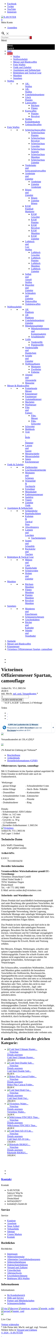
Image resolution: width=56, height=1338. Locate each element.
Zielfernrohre (31, 467)
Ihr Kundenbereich (16, 1295)
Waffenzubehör (20, 59)
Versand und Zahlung (17, 1267)
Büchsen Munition (29, 585)
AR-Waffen (28, 90)
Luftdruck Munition (35, 264)
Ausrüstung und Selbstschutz (26, 70)
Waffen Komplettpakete (32, 120)
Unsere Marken (14, 1234)
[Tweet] (7, 715)
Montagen (36, 366)
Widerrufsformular (15, 1256)
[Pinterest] (7, 718)
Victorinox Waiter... (16, 1112)
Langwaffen (31, 102)
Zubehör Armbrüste (36, 185)
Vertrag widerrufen (10, 1324)
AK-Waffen (28, 85)
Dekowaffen (31, 301)
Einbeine (35, 372)
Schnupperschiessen (34, 617)
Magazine (29, 383)
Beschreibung (13, 755)
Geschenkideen (32, 619)
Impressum (12, 1254)
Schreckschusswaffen (35, 130)
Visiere (28, 500)
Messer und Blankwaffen (25, 62)
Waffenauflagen (32, 364)
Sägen (28, 459)
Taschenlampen (38, 538)
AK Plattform (29, 310)
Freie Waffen (19, 64)
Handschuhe (31, 568)
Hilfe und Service (15, 1298)
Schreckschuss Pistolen (38, 134)
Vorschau (12, 1052)
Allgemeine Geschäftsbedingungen (23, 1259)
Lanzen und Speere (28, 448)
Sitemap (11, 1231)
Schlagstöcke (31, 510)
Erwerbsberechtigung (17, 1275)
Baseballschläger (33, 513)
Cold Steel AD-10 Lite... (18, 1139)
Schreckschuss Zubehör (38, 161)
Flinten (34, 108)
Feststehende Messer (31, 389)
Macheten (29, 402)
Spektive (29, 497)
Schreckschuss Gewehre (38, 145)
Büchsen (35, 105)
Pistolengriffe (37, 345)
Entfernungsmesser (34, 494)
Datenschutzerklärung (17, 1264)
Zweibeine (36, 369)
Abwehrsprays (32, 527)
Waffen (16, 56)
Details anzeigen (15, 1054)
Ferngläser (30, 489)
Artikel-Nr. (6, 830)
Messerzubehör (32, 456)
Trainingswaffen (32, 304)
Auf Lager (6, 833)
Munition (17, 75)
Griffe (28, 339)
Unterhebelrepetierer (34, 94)
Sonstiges (17, 78)
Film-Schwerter (36, 422)
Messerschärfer (32, 453)
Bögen (34, 198)
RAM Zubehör (35, 237)
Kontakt (6, 1179)
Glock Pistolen (29, 98)
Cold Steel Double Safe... (19, 1071)
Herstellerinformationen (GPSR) (22, 760)
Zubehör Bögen (35, 202)
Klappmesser (31, 393)
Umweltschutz (14, 1270)
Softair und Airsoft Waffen (28, 278)
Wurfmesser (30, 404)
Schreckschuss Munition (38, 155)
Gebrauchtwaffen (33, 124)
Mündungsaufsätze (34, 325)
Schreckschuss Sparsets (38, 150)
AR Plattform (29, 316)
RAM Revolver (35, 226)
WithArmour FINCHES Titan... (22, 1125)
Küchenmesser (32, 462)
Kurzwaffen (30, 111)
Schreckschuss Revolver (38, 139)
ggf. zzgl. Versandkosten (25, 693)
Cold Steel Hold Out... (17, 1098)
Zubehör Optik (29, 504)
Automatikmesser (33, 399)
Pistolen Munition (29, 596)
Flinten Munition (29, 591)
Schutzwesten (31, 570)
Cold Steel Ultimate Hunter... (20, 1057)
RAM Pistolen (35, 221)
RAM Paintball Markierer (29, 209)
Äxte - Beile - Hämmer (29, 437)
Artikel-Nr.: (7, 688)
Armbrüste (36, 181)
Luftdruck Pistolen (35, 259)
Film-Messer (34, 417)
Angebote (11, 1223)
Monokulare (31, 491)
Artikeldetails (13, 758)
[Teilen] (7, 713)
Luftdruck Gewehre (35, 253)
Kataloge (11, 1220)
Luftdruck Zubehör (35, 270)
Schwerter (30, 426)
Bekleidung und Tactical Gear (27, 72)
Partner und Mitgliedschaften (20, 1300)
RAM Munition (35, 232)
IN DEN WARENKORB (12, 700)
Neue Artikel (13, 1226)
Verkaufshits (13, 1229)
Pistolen (35, 113)
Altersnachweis (14, 1273)
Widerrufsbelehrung (16, 1262)
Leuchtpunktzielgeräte (35, 470)
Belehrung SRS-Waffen (18, 1278)
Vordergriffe (37, 342)
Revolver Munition (29, 602)
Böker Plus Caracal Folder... (20, 1084)
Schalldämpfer (38, 336)
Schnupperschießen (16, 1303)
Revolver (35, 116)
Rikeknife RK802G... (17, 1152)
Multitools (30, 429)
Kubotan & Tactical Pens (29, 520)
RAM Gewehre (35, 215)
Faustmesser (31, 396)
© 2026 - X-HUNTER (12, 1332)
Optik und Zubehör (22, 67)
